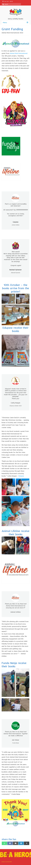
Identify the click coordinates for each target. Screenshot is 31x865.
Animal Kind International (18, 53)
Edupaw (21, 476)
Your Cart (8, 1)
